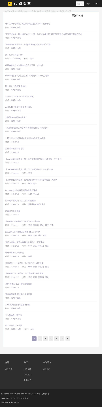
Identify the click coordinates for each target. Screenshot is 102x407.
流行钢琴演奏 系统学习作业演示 (18, 294)
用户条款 (27, 369)
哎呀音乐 (21, 398)
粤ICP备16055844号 (10, 402)
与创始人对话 (65, 11)
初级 (42, 225)
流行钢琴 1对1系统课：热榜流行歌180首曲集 (24, 263)
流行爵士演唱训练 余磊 (14, 148)
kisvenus (15, 142)
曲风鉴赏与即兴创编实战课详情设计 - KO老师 (24, 65)
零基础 (36, 194)
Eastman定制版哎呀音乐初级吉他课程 (21, 190)
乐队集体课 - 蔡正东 (13, 315)
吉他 (30, 194)
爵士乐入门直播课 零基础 (15, 86)
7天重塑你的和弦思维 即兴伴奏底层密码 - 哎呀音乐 (26, 128)
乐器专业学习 (51, 11)
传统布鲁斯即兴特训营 (14, 252)
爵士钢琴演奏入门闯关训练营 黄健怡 (20, 200)
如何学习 (46, 369)
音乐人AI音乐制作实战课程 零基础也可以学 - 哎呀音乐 (27, 24)
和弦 (47, 225)
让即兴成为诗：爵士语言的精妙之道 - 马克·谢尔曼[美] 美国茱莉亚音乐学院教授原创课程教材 (43, 34)
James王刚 (16, 58)
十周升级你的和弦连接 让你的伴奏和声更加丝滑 (25, 138)
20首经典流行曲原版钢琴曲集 (17, 304)
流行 (35, 235)
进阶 (40, 235)
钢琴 (30, 173)
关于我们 (27, 380)
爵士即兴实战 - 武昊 (13, 325)
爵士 (32, 58)
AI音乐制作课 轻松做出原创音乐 (18, 107)
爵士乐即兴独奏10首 (14, 55)
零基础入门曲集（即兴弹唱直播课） (20, 96)
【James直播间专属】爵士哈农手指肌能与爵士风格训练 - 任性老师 (33, 159)
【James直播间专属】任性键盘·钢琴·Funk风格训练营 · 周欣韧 (31, 180)
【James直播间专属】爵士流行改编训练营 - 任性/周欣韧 (29, 169)
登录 (88, 3)
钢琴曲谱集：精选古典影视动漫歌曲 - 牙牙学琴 (24, 242)
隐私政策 (27, 374)
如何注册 (8, 369)
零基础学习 (23, 11)
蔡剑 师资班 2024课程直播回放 (18, 284)
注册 (95, 3)
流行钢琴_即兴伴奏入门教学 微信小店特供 (22, 221)
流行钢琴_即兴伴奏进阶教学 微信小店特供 (22, 232)
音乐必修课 (36, 11)
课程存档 (45, 394)
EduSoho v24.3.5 (19, 394)
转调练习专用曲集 (12, 211)
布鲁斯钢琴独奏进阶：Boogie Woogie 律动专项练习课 (27, 44)
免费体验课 (10, 11)
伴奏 (52, 225)
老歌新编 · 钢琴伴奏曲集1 (16, 117)
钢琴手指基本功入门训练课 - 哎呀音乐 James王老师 (27, 76)
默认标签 (32, 204)
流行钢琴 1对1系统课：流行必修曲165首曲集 (24, 273)
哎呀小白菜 (16, 27)
